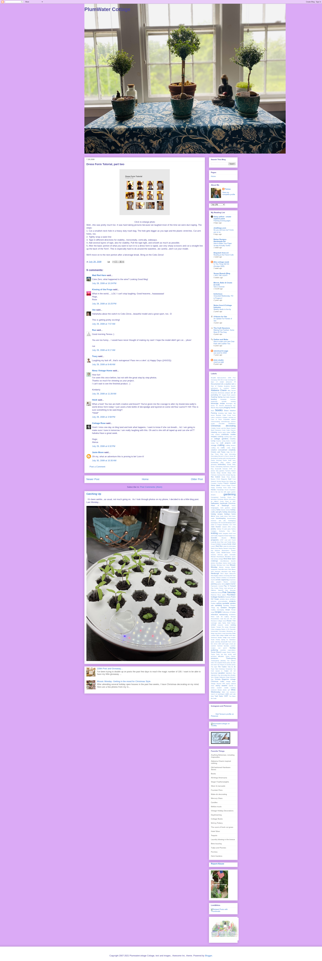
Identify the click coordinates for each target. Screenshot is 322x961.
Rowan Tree (231, 621)
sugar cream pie (230, 644)
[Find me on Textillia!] (223, 726)
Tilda (229, 667)
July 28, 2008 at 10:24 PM (104, 283)
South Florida (215, 639)
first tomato (226, 475)
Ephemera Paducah (229, 466)
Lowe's (213, 546)
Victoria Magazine (222, 679)
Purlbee (213, 603)
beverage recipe (218, 403)
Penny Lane (223, 588)
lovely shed (231, 544)
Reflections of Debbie (229, 612)
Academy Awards (230, 386)
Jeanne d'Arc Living (229, 527)
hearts (234, 505)
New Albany (232, 569)
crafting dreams (231, 445)
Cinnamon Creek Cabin (222, 430)
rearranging (220, 610)
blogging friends (230, 407)
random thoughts (228, 608)
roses (224, 621)
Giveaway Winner (222, 499)
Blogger (208, 955)
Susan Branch (216, 652)
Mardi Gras (214, 548)
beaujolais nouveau (228, 399)
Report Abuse (217, 864)
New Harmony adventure (219, 571)
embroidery (222, 464)
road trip (223, 618)
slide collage (220, 635)
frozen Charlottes (230, 489)
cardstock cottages (221, 417)
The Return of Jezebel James (226, 664)
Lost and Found (230, 540)
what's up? (226, 690)
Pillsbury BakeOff (217, 590)
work (227, 694)
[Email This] (113, 262)
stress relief (217, 644)
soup (224, 637)
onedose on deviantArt (228, 577)
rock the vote (231, 618)
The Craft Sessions (222, 328)
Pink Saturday (229, 592)
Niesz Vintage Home (102, 370)
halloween (215, 503)
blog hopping (220, 407)
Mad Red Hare (99, 275)
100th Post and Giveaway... (110, 668)
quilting (219, 603)
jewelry (213, 529)
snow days (232, 635)
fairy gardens (220, 471)
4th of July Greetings (227, 380)
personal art (232, 588)
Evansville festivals (221, 469)
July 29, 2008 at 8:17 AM (103, 350)
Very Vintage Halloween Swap (220, 677)
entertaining (219, 466)
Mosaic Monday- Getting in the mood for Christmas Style (123, 681)
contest (217, 434)
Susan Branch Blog (222, 273)
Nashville (221, 569)
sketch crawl (221, 633)
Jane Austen (216, 527)
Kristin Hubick (228, 535)
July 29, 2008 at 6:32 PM (103, 446)
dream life (233, 456)
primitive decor (224, 599)
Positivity (228, 597)
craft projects (225, 443)
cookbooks (225, 434)
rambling (218, 605)
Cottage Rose (99, 423)
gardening (230, 494)
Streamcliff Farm (226, 642)
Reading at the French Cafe (224, 255)
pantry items (221, 584)
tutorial (217, 671)
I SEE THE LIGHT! (221, 275)
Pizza (219, 595)
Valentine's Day (231, 673)
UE (231, 671)
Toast (212, 669)
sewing (233, 625)
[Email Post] (108, 262)
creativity (232, 450)
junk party (227, 529)
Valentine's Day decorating (219, 675)
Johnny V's (220, 529)
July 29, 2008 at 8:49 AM (103, 364)
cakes (213, 417)
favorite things (215, 473)
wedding (233, 688)
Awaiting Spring (216, 397)
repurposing (223, 614)
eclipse (228, 462)
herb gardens (225, 508)
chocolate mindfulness (227, 423)
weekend (213, 690)
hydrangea (214, 522)
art (232, 393)
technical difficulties (217, 656)
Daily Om (230, 452)
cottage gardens (221, 439)
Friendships (220, 489)
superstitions (232, 650)
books (219, 410)
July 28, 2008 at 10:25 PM (104, 304)
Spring (223, 639)
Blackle (213, 407)
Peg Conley (214, 588)
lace (234, 535)
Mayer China (215, 552)
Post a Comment (97, 466)
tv (221, 671)
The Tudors (222, 667)
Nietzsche (232, 573)
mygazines (214, 569)
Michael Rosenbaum (217, 556)
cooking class (228, 436)
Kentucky (222, 531)
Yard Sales (219, 696)
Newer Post (92, 479)
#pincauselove (221, 377)
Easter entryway (216, 460)
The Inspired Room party (222, 662)
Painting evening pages (222, 221)
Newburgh (215, 573)
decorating (232, 454)
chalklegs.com (220, 228)
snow (226, 635)
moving (227, 567)
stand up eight (219, 362)
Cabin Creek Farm (229, 415)
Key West (231, 531)
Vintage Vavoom (216, 683)
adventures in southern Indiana (223, 388)
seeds (227, 625)
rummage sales (216, 623)
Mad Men (219, 546)
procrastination (222, 601)
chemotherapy (225, 421)
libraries (224, 538)
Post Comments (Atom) (151, 487)
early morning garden (229, 458)
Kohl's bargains (223, 533)
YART (226, 696)
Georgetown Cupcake (218, 497)
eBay (222, 462)
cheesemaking (215, 421)
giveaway (214, 499)
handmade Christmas (228, 503)
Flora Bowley (231, 477)
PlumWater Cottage (107, 9)
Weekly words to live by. (222, 309)
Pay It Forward (230, 586)
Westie (220, 690)
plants (224, 595)
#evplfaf (213, 377)
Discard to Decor (223, 456)
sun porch (222, 648)
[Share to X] (118, 262)
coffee (233, 432)
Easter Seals (227, 460)
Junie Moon (98, 452)
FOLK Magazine (221, 479)
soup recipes (231, 637)
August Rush (226, 395)
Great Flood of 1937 (228, 501)
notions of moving (224, 575)
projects (232, 601)
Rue (94, 330)
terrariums (214, 658)
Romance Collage (216, 621)
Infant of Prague (216, 524)
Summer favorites (223, 646)
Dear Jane (224, 454)
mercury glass (223, 554)
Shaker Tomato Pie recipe (219, 627)
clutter (228, 432)
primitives (233, 599)
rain (212, 605)
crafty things (231, 448)
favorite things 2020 (229, 473)
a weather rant (229, 384)
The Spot (214, 667)
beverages (229, 403)
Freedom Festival (216, 483)
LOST (222, 540)
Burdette (218, 415)
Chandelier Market (229, 419)
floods (223, 477)
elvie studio (219, 360)
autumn (233, 395)
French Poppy (225, 485)
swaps (224, 652)
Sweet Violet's (231, 652)
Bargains (233, 397)
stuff (223, 644)
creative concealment (219, 450)
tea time (224, 654)
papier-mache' (231, 584)
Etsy (212, 469)
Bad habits (226, 397)
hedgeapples (215, 508)
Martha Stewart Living (225, 548)
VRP (223, 683)
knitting (214, 533)
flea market (215, 477)
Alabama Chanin (219, 390)
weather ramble (222, 688)
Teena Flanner (231, 656)
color (212, 434)
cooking (220, 436)
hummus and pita (218, 520)
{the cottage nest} (221, 262)
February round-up (217, 475)
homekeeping (221, 518)
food (229, 479)
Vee (94, 310)
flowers (213, 479)
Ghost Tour (231, 497)
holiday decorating (229, 512)
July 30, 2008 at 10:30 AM (104, 460)
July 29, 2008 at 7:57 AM (103, 324)
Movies (221, 567)
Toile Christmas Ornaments (224, 669)
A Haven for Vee (220, 317)
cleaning (214, 432)
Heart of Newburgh (220, 505)
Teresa (228, 189)
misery (225, 563)
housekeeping (231, 518)
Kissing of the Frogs (102, 289)
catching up (232, 417)
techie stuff (232, 654)
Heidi (94, 400)
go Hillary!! (214, 501)
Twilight (226, 671)
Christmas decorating (223, 426)
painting (214, 584)
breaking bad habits (225, 413)
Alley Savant (232, 390)
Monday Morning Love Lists (220, 565)
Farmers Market (230, 471)
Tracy (94, 356)
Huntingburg (232, 520)
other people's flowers (219, 582)
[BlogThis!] (116, 262)
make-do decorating (229, 546)
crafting (220, 445)
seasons (220, 625)
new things (232, 571)
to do (233, 667)
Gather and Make (221, 339)
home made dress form (223, 516)
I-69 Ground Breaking (224, 522)
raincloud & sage (221, 351)
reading (213, 610)
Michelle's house (230, 556)
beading (214, 399)
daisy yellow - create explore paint (222, 218)
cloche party (222, 432)
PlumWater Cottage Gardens (223, 596)
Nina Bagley (214, 575)
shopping (218, 629)
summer (213, 646)
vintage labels (231, 681)
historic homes (225, 510)
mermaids (233, 554)
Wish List (225, 692)
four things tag (231, 481)
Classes (233, 430)
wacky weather (221, 686)
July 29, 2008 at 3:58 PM (103, 417)
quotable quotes (229, 603)
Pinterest (213, 595)
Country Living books (223, 441)
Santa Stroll (226, 623)
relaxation (214, 614)
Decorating (214, 456)
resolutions (232, 614)
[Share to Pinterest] (123, 262)
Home (145, 479)
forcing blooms (221, 481)
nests (226, 569)
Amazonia (214, 393)
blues (212, 410)
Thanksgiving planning (218, 660)
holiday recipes (217, 514)
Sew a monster (219, 287)
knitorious (218, 294)
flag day (233, 475)
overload (233, 582)
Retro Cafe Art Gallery (220, 616)
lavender (214, 538)
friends (213, 490)
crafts (223, 448)
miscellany (219, 563)
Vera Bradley (232, 675)
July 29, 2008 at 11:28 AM (104, 394)
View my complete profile (228, 193)
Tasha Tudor (215, 654)
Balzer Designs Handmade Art (220, 240)
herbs (218, 510)
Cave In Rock (216, 419)
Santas (233, 623)
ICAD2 (234, 522)
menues (213, 554)
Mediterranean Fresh (229, 552)
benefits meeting (229, 401)
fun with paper (226, 492)
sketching (229, 633)
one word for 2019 (220, 353)
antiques (227, 393)
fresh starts (227, 487)
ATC (220, 395)
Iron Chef (232, 524)
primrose (213, 601)
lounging (224, 544)
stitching (217, 642)
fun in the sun (215, 492)
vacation (221, 673)
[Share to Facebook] (120, 262)
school (213, 625)
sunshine (223, 650)
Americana (221, 393)
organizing (225, 580)
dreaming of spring (216, 458)
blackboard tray (230, 405)
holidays (227, 514)
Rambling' (226, 605)
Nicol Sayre (224, 573)
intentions (225, 524)
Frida (234, 487)
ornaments (232, 580)
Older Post (197, 479)
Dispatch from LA (221, 253)
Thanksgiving (231, 658)
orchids (218, 580)
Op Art (213, 580)
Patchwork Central (217, 586)
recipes (218, 612)
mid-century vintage (217, 559)
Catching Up (93, 493)
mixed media (232, 563)
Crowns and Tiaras (218, 452)
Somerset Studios (216, 637)
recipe (227, 610)
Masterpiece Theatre (229, 550)
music (233, 567)
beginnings (214, 401)
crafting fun (215, 448)
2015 (218, 380)
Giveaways (232, 499)
